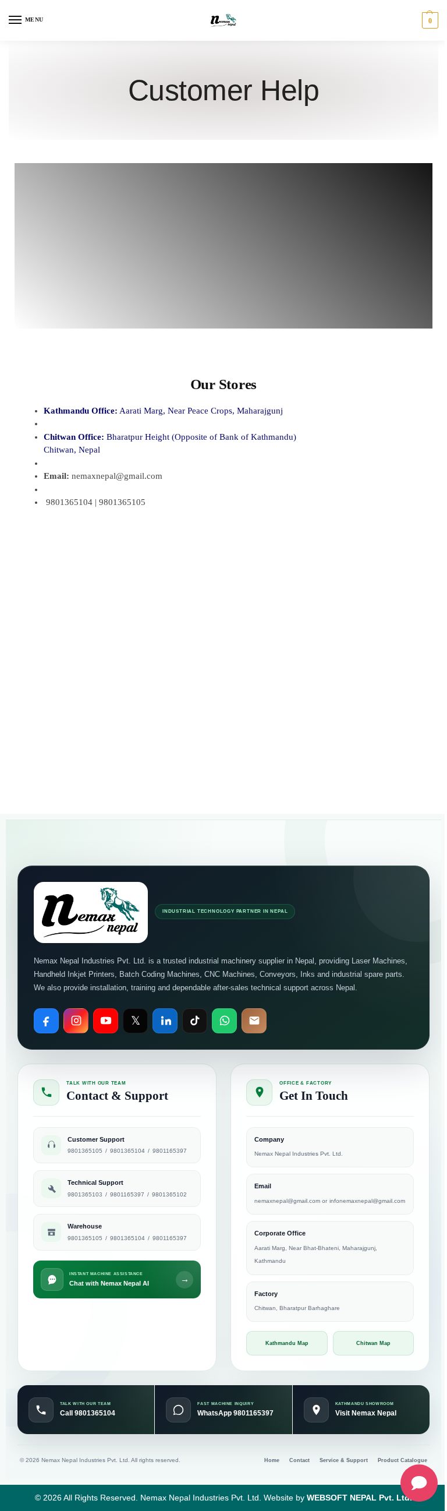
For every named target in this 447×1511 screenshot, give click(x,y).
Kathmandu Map (286, 1343)
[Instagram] (75, 1020)
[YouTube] (105, 1020)
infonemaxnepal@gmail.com (367, 1201)
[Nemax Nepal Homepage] (91, 912)
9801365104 (127, 1151)
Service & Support (344, 1460)
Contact (299, 1460)
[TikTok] (194, 1020)
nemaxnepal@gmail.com (288, 1201)
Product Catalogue (402, 1460)
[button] (428, 20)
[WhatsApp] (224, 1020)
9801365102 (169, 1194)
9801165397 (169, 1151)
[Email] (254, 1020)
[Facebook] (46, 1020)
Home (271, 1460)
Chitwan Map (373, 1343)
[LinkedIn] (165, 1020)
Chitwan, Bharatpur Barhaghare (297, 1308)
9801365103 (85, 1194)
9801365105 (85, 1151)
